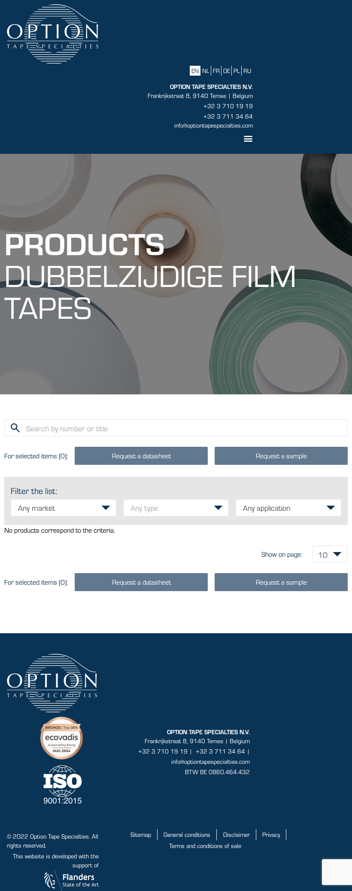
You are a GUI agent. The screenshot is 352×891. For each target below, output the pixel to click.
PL (237, 71)
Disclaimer (236, 834)
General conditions (187, 834)
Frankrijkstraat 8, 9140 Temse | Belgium (200, 96)
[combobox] (63, 507)
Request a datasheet (141, 455)
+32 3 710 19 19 (228, 106)
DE (226, 71)
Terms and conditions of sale (205, 846)
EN (195, 71)
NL (205, 71)
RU (247, 71)
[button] (247, 138)
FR (216, 71)
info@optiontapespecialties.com (213, 125)
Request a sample (281, 455)
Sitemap (140, 834)
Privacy (271, 834)
